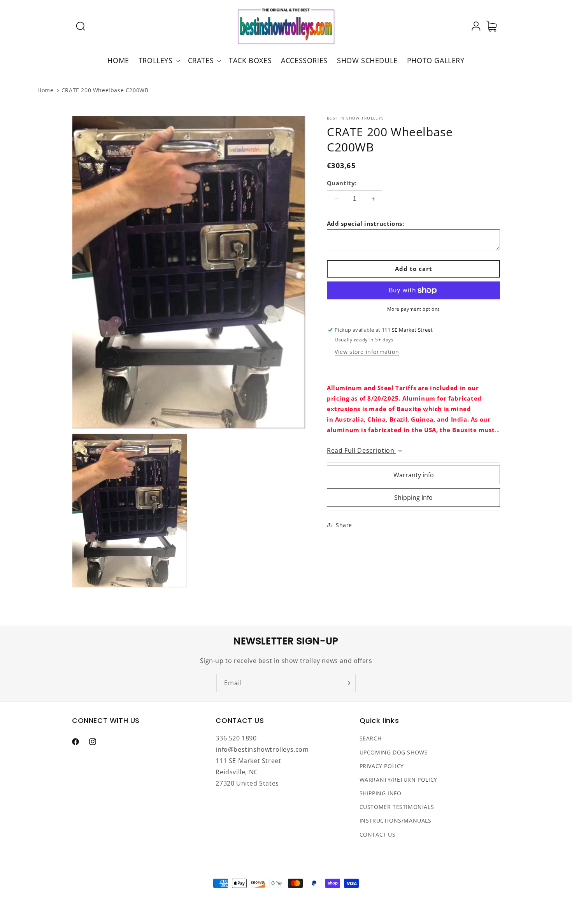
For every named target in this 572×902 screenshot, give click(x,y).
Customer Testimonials (397, 807)
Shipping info (381, 793)
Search (371, 738)
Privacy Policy (382, 766)
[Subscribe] (347, 683)
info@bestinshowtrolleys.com (262, 750)
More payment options (413, 309)
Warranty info (413, 475)
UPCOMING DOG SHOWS (394, 752)
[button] (80, 26)
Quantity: (342, 183)
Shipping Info (413, 497)
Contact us (378, 834)
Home (45, 90)
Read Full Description (361, 450)
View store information (367, 351)
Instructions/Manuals (396, 821)
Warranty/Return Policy (398, 779)
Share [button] (344, 525)
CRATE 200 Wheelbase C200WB (105, 90)
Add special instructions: (365, 223)
